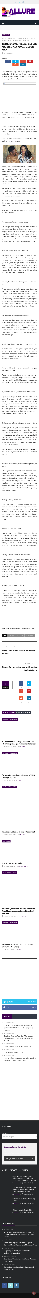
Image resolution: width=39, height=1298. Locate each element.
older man (20, 635)
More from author (23, 712)
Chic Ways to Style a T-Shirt (22, 1210)
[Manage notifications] (34, 1293)
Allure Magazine (7, 787)
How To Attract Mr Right (12, 863)
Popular (13, 1170)
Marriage (11, 635)
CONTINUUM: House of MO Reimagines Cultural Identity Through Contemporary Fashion (18, 27)
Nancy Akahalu (24, 866)
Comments (23, 1170)
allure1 (22, 835)
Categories (5, 1133)
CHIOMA (22, 746)
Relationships (5, 34)
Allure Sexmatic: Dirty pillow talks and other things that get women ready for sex (19, 742)
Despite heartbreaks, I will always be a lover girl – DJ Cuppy (17, 945)
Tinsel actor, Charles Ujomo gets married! (18, 832)
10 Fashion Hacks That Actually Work (23, 1200)
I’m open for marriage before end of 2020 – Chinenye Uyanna (19, 776)
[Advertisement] (19, 980)
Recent (4, 1170)
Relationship (29, 635)
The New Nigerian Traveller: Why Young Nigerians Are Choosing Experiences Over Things (24, 1189)
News (14, 787)
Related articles (8, 712)
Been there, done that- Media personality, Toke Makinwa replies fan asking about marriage (18, 910)
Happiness (5, 719)
